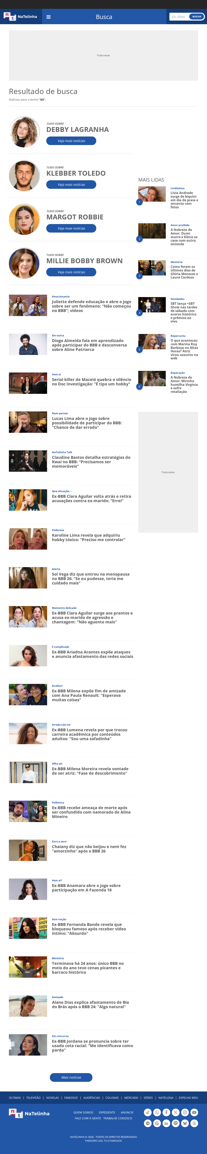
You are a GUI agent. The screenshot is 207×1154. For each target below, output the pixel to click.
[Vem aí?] (28, 889)
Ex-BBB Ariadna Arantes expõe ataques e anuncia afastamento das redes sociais (92, 654)
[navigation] (48, 16)
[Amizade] (28, 1006)
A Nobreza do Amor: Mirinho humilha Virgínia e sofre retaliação (184, 384)
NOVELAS (52, 1098)
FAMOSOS (71, 1098)
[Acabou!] (28, 694)
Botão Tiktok (148, 1115)
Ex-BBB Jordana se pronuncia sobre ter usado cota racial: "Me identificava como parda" (92, 1045)
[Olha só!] (28, 772)
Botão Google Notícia (157, 1126)
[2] (152, 231)
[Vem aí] (28, 383)
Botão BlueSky (185, 1126)
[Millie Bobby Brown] (24, 263)
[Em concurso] (28, 1045)
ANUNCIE (127, 1112)
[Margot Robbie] (24, 219)
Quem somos (83, 1112)
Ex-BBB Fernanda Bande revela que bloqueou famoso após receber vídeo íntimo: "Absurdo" (89, 929)
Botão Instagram (185, 1115)
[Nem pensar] (28, 422)
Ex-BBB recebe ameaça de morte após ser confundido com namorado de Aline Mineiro (91, 812)
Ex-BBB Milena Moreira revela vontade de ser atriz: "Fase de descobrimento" (90, 771)
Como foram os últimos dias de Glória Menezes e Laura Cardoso (184, 272)
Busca (104, 17)
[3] (152, 267)
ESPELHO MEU (188, 1098)
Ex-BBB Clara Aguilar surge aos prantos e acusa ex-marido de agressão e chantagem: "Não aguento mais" (92, 617)
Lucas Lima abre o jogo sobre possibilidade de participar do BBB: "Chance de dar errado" (87, 423)
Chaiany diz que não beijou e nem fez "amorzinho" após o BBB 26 (89, 849)
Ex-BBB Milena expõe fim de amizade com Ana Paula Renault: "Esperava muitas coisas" (89, 695)
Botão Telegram (148, 1126)
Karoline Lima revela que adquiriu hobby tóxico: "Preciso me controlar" (88, 537)
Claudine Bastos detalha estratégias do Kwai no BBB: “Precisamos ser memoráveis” (91, 462)
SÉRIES (148, 1098)
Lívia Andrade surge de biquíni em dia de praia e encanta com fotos (184, 200)
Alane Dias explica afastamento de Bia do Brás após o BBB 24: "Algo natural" (90, 1004)
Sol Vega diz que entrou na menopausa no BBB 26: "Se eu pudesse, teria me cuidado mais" (91, 578)
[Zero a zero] (28, 850)
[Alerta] (28, 577)
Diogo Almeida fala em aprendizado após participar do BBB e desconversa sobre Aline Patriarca (89, 345)
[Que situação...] (28, 500)
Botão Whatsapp (157, 1115)
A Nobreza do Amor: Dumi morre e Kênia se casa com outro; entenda (184, 236)
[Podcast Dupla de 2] (176, 1123)
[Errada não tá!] (28, 733)
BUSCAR (196, 16)
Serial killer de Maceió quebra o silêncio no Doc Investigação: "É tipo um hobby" (91, 382)
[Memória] (28, 967)
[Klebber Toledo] (24, 176)
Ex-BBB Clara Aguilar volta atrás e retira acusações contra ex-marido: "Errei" (91, 498)
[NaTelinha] (20, 16)
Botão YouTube (194, 1115)
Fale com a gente (88, 1118)
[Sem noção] (28, 928)
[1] (152, 194)
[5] (152, 341)
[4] (152, 304)
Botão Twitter (176, 1115)
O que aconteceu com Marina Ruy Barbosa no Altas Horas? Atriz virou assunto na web (184, 349)
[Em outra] (28, 344)
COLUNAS (112, 1098)
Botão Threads (194, 1126)
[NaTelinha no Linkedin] (166, 1123)
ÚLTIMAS (15, 1098)
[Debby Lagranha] (24, 132)
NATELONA (165, 1098)
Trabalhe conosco (117, 1118)
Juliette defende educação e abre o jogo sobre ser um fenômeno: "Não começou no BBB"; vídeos (91, 306)
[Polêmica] (28, 811)
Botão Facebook (166, 1115)
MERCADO (131, 1098)
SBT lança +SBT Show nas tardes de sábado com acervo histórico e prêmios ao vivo (184, 312)
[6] (152, 378)
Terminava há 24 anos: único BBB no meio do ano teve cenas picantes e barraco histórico (88, 968)
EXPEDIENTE (107, 1112)
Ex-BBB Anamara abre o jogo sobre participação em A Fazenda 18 (86, 888)
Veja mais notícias (71, 141)
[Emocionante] (28, 305)
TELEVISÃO (33, 1098)
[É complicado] (28, 655)
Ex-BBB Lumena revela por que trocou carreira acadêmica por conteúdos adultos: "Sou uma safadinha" (89, 734)
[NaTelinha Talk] (28, 461)
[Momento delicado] (28, 616)
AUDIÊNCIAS (91, 1098)
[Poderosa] (28, 538)
